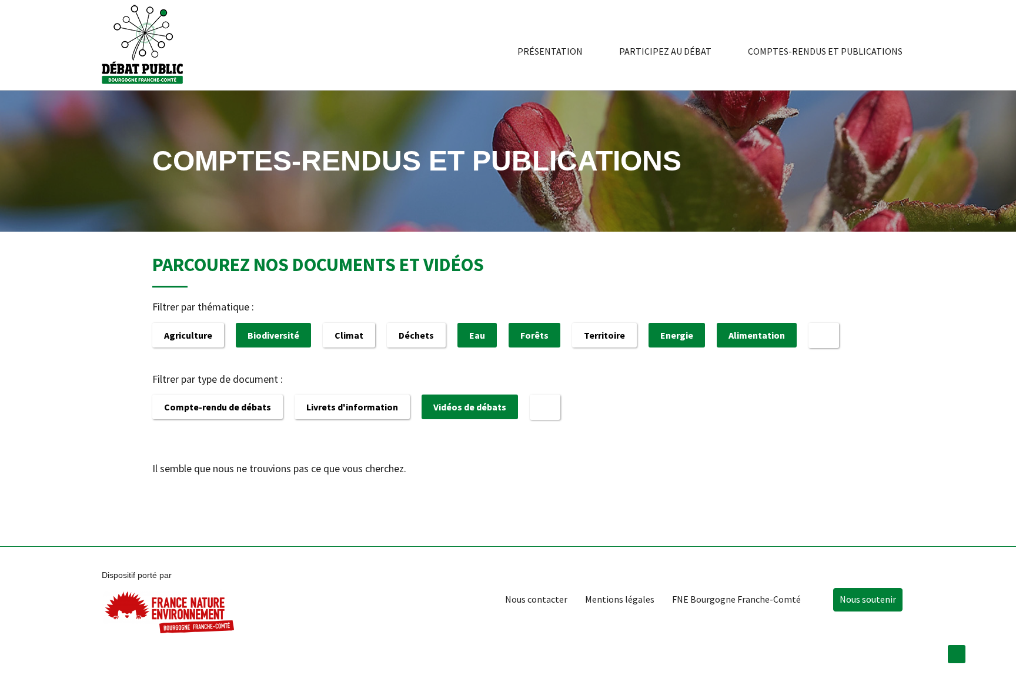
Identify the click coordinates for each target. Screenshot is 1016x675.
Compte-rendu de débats (217, 407)
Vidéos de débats (469, 407)
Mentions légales (619, 599)
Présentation (550, 51)
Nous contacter (536, 599)
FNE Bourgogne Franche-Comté (736, 599)
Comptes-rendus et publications (825, 51)
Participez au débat (665, 51)
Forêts (534, 335)
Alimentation (756, 335)
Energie (676, 335)
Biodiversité (273, 335)
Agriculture (188, 335)
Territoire (604, 335)
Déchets (416, 335)
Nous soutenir (868, 599)
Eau (477, 335)
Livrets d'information (352, 407)
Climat (349, 335)
